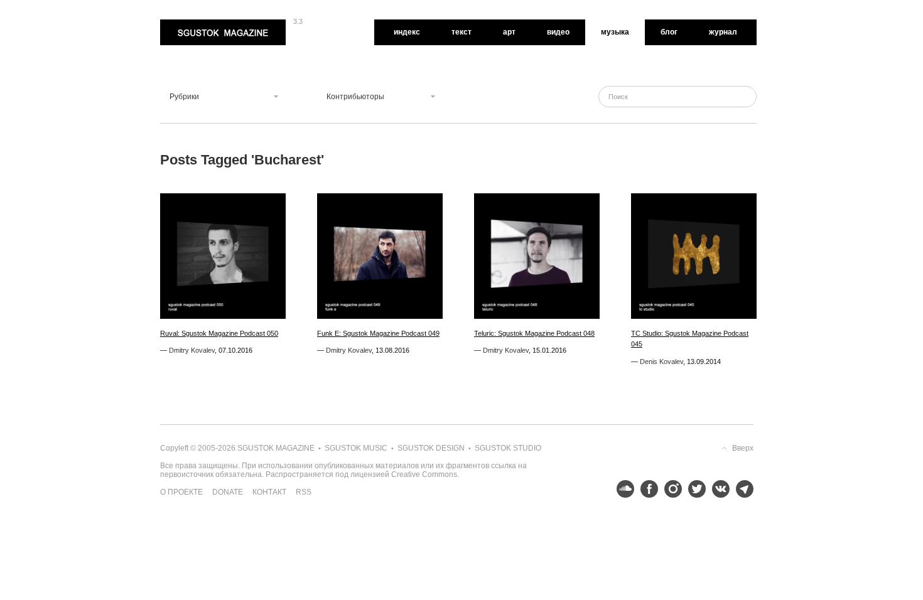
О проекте (181, 492)
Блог (669, 32)
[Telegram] (741, 489)
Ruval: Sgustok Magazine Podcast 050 (219, 333)
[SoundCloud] (622, 489)
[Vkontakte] (718, 489)
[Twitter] (694, 489)
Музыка (615, 32)
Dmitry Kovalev (192, 350)
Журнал (723, 32)
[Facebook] (646, 489)
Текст (461, 32)
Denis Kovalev (661, 361)
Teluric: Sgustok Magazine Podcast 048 (534, 333)
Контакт (269, 492)
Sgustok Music (356, 448)
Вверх (742, 448)
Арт (509, 32)
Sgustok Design (431, 448)
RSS (303, 492)
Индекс (407, 32)
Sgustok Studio (508, 448)
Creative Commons (424, 474)
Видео (558, 32)
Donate (227, 492)
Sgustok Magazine (192, 23)
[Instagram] (670, 489)
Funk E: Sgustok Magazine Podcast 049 (378, 333)
